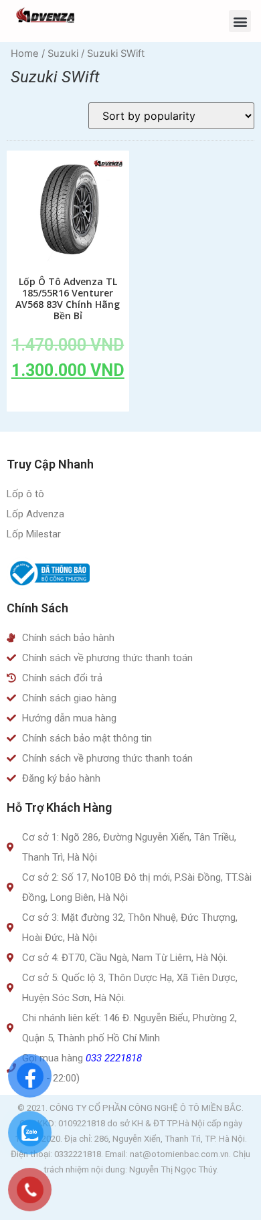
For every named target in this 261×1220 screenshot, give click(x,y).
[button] (240, 21)
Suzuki (63, 54)
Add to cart (68, 401)
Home (25, 54)
